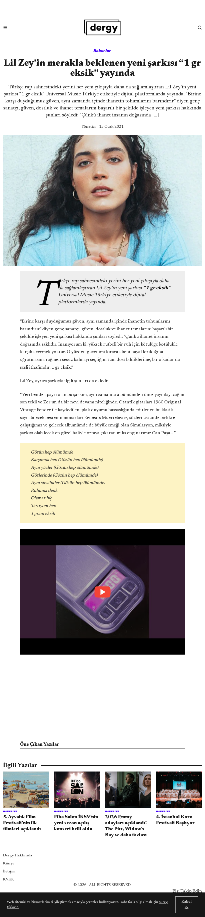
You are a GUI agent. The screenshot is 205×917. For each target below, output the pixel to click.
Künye (8, 863)
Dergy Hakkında (17, 855)
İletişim (9, 871)
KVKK (8, 879)
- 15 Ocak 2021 (103, 127)
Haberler (102, 50)
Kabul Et (187, 905)
